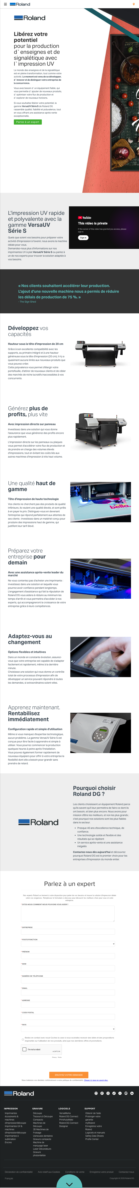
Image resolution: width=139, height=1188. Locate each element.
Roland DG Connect (68, 1116)
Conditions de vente (74, 1172)
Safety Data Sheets (94, 1135)
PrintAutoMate (66, 1119)
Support (90, 1108)
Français (9, 1178)
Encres (8, 1142)
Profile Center (92, 1139)
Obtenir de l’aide (93, 1113)
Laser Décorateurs (42, 1148)
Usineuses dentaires (43, 1135)
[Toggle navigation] (5, 4)
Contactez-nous (126, 1172)
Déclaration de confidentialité (19, 1172)
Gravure (37, 1108)
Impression (11, 1108)
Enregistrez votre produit (101, 1172)
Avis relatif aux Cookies (49, 1172)
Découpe (37, 1113)
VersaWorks (65, 1113)
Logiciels (64, 1108)
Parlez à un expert (27, 122)
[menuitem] (134, 4)
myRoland (90, 1123)
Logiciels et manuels (95, 1132)
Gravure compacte (42, 1139)
